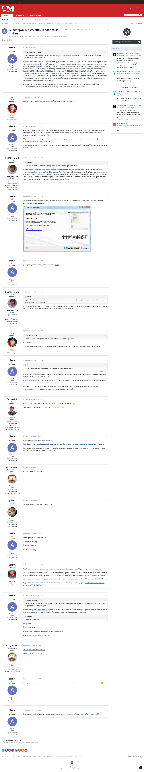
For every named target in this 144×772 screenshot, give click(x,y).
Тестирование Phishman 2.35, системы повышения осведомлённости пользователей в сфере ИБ (129, 105)
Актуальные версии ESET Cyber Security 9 (129, 91)
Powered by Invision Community (70, 769)
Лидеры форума (35, 15)
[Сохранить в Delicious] (16, 750)
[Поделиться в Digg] (12, 750)
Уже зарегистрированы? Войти (130, 8)
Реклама (8, 2)
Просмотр (7, 15)
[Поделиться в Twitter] (3, 750)
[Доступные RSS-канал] (141, 757)
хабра (57, 265)
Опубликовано (33, 47)
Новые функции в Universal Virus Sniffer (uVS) (129, 53)
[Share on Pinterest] (25, 750)
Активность (20, 15)
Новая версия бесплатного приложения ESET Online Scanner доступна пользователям (129, 71)
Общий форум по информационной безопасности (49, 36)
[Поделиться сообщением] (107, 47)
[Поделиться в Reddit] (19, 750)
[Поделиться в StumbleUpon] (22, 750)
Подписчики (99, 29)
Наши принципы (26, 2)
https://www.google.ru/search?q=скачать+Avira (46, 172)
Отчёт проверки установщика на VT (71, 86)
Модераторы (26, 19)
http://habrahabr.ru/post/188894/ (34, 650)
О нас (33, 2)
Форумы (5, 19)
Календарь (15, 19)
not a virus (30, 549)
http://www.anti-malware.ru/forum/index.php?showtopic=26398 (77, 714)
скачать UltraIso (41, 610)
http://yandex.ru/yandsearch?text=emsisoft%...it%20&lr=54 (87, 579)
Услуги (4, 2)
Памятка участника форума (122, 42)
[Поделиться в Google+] (9, 750)
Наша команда (16, 2)
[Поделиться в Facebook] (6, 750)
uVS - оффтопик (122, 123)
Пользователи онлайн (42, 19)
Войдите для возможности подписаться (80, 29)
